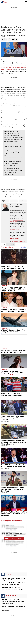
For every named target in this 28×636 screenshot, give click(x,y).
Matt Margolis (5, 35)
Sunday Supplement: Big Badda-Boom (13, 606)
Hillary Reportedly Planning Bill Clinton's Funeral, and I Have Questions (12, 417)
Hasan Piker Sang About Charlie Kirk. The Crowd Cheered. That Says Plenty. (12, 489)
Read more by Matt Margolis (18, 241)
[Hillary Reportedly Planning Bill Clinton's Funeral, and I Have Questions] (14, 407)
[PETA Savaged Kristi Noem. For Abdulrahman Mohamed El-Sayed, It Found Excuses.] (14, 431)
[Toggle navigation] (25, 1)
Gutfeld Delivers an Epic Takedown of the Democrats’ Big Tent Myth (14, 466)
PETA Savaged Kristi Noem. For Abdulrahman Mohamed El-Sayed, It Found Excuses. (13, 442)
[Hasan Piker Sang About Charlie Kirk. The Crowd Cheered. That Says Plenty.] (14, 478)
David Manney (4, 445)
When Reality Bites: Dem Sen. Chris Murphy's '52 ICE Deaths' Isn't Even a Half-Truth (14, 513)
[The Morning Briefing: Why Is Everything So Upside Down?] (14, 384)
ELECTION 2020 (10, 244)
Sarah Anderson (5, 396)
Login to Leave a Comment (14, 538)
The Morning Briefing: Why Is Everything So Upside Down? (11, 394)
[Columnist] (5, 207)
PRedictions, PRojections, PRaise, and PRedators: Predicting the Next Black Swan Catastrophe (13, 601)
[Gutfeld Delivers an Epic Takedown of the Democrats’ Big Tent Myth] (14, 456)
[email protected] (14, 238)
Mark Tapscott (5, 517)
